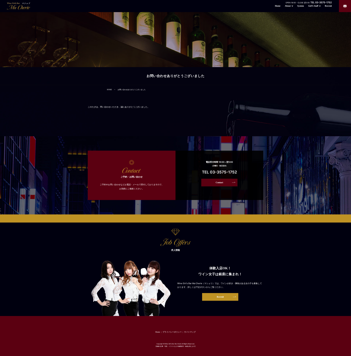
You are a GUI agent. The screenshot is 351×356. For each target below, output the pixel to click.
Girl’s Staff (313, 6)
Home (277, 6)
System (300, 6)
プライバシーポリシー (172, 332)
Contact (219, 182)
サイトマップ (190, 332)
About (288, 6)
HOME (109, 90)
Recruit (328, 6)
